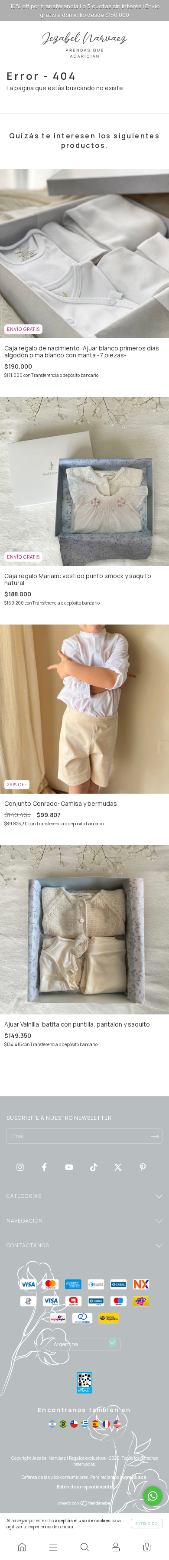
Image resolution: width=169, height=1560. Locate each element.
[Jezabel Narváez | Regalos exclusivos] (22, 1546)
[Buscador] (84, 1546)
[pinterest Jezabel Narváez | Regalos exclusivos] (142, 1167)
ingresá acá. (134, 1477)
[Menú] (53, 1546)
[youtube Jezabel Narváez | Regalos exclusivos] (70, 1167)
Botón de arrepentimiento (84, 1487)
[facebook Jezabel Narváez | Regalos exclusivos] (45, 1167)
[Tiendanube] (85, 1504)
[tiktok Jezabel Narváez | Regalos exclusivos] (94, 1167)
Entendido (147, 1523)
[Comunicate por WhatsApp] (152, 1496)
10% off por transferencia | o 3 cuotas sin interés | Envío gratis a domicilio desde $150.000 (84, 10)
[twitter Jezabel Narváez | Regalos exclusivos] (119, 1167)
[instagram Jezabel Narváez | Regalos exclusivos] (21, 1167)
